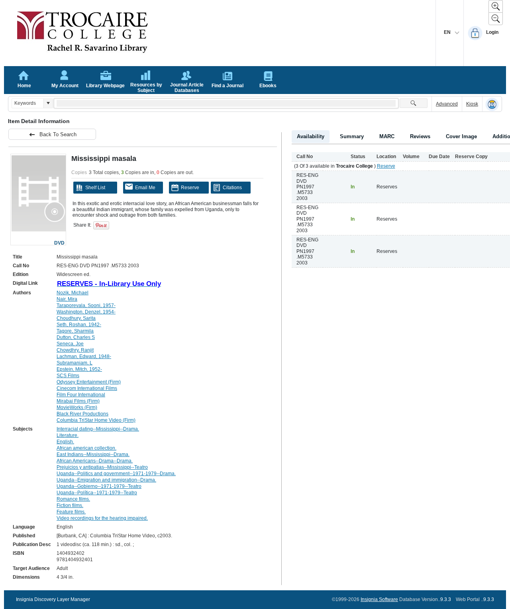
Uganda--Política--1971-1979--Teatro (97, 492)
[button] (48, 103)
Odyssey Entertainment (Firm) (89, 382)
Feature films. (71, 512)
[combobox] (27, 103)
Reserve (190, 187)
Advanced (447, 104)
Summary (352, 136)
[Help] (492, 104)
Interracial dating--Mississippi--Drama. (98, 429)
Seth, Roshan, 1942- (79, 324)
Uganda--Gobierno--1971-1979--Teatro (99, 486)
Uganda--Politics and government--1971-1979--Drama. (116, 473)
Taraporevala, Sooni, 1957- (86, 305)
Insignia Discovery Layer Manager (53, 599)
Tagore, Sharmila (75, 331)
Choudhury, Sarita (76, 318)
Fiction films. (70, 505)
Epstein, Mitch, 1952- (79, 369)
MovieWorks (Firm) (77, 407)
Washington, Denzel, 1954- (86, 312)
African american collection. (86, 448)
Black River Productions (82, 414)
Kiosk (472, 104)
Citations (232, 187)
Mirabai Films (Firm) (78, 401)
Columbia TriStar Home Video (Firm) (96, 420)
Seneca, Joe (70, 344)
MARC (386, 136)
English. (65, 442)
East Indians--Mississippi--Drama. (93, 454)
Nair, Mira (67, 299)
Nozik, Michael (72, 293)
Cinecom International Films (87, 388)
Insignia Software (379, 599)
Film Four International (81, 395)
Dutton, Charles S (76, 337)
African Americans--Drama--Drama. (95, 461)
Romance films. (73, 499)
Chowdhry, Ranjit (75, 350)
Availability (310, 136)
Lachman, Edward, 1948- (84, 356)
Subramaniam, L (74, 363)
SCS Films (68, 375)
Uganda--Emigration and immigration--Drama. (106, 480)
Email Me (145, 187)
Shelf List (95, 187)
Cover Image (461, 136)
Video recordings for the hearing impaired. (102, 518)
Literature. (67, 435)
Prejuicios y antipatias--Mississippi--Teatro (102, 467)
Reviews (420, 136)
